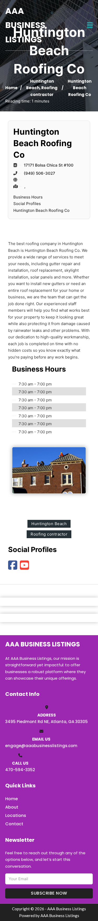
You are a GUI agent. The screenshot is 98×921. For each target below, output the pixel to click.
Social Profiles (27, 203)
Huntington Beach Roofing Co (41, 210)
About (11, 807)
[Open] (90, 25)
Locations (15, 815)
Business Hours (28, 197)
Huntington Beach (49, 523)
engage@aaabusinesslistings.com (41, 745)
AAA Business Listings (25, 25)
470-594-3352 (20, 769)
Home (11, 87)
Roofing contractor (49, 534)
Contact (14, 824)
